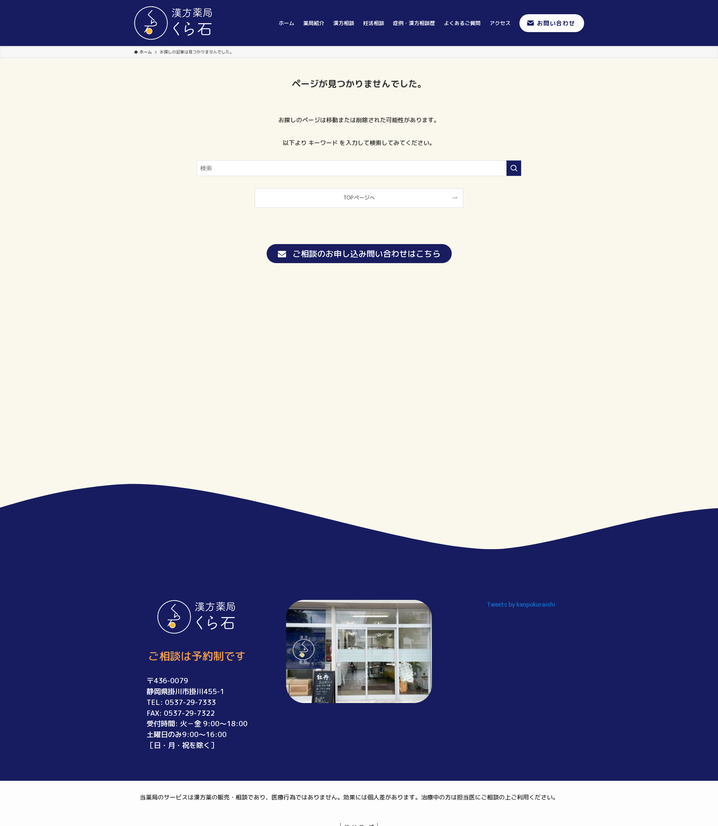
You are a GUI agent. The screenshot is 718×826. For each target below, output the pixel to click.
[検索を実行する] (513, 168)
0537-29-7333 (190, 702)
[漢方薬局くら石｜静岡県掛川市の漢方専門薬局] (174, 23)
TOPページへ (359, 197)
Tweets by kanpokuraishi (521, 604)
